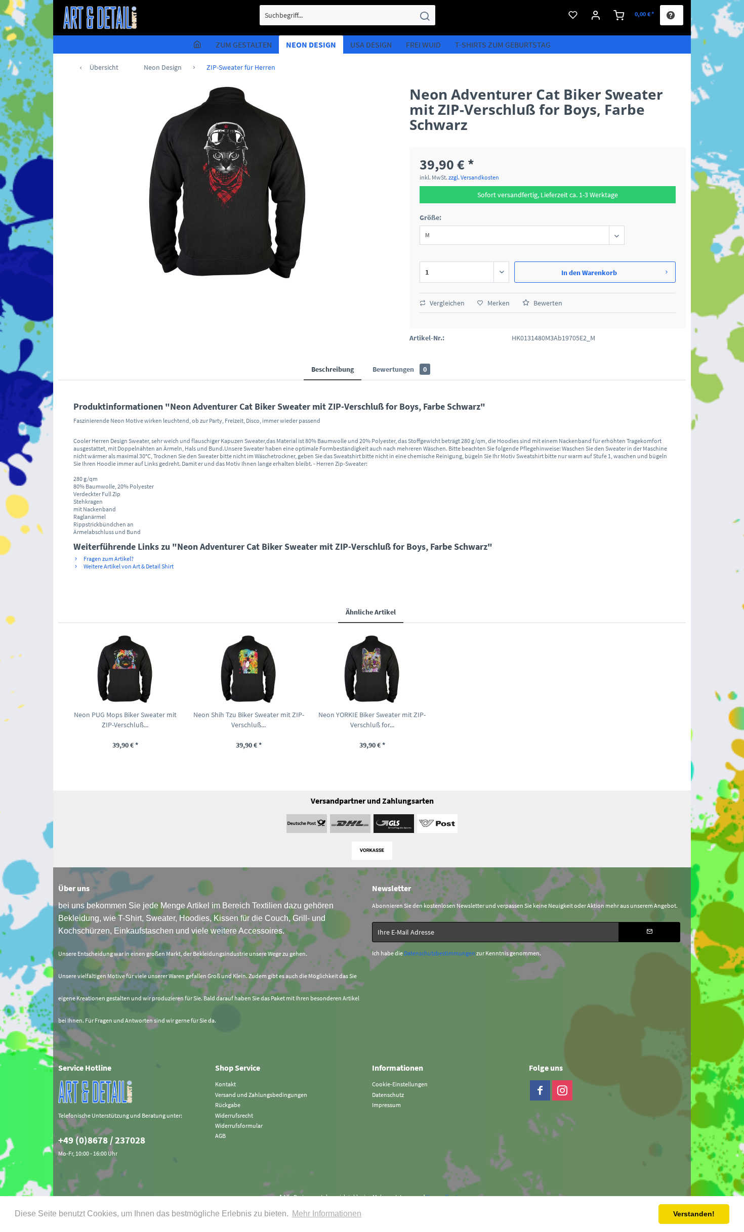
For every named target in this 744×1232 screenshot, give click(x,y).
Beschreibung (332, 369)
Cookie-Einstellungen (400, 1084)
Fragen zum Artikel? (108, 558)
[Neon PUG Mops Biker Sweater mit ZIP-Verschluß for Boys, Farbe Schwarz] (125, 669)
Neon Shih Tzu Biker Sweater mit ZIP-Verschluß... (248, 719)
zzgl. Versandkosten (473, 177)
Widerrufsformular (239, 1125)
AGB (220, 1135)
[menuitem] (347, 15)
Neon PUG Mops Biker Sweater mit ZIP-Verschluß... (125, 719)
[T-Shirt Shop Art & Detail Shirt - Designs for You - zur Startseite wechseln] (100, 17)
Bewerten (547, 302)
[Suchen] (424, 15)
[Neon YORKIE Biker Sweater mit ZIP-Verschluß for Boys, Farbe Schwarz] (372, 669)
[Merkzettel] (573, 15)
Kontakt (225, 1084)
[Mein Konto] (596, 15)
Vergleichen (446, 302)
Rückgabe (227, 1105)
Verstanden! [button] (694, 1214)
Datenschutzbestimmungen (439, 953)
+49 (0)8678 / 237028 (101, 1140)
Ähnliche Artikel (371, 612)
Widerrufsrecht (234, 1115)
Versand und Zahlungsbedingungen (261, 1094)
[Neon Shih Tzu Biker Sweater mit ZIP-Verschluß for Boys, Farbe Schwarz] (248, 669)
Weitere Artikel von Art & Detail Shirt (128, 566)
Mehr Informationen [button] (326, 1213)
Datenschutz (388, 1094)
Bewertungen (400, 369)
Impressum (386, 1105)
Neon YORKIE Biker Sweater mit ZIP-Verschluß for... (372, 719)
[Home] (197, 44)
